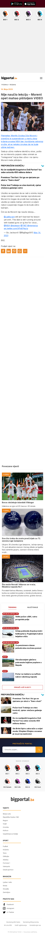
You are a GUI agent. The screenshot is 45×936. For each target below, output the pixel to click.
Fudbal (5, 846)
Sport (6, 840)
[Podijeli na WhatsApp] (20, 251)
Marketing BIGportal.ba (31, 922)
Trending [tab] (12, 607)
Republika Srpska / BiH (11, 817)
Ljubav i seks (7, 882)
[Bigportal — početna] (9, 78)
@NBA (7, 225)
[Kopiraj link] (25, 251)
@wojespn (15, 225)
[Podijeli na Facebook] (3, 251)
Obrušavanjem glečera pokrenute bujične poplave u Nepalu (28, 662)
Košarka (13, 85)
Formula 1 (6, 863)
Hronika (6, 827)
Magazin (7, 876)
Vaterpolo (6, 866)
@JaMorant (9, 217)
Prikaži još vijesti (22, 687)
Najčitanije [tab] (32, 607)
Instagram (10, 908)
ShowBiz (6, 889)
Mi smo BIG (8, 925)
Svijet (5, 824)
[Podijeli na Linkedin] (8, 251)
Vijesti (6, 808)
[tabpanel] (22, 650)
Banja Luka (7, 814)
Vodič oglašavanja (21, 925)
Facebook (10, 904)
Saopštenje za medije (10, 834)
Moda (5, 885)
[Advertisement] (22, 48)
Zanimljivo (6, 892)
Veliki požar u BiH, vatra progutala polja (26, 618)
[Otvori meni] (41, 78)
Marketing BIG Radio (13, 922)
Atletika (5, 860)
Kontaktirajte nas (35, 925)
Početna (5, 85)
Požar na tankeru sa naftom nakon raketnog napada (28, 675)
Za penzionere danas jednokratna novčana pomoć (28, 646)
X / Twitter (10, 912)
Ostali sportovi (8, 870)
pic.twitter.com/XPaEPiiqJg (16, 228)
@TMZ (24, 225)
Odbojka (6, 856)
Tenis (4, 853)
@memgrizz (32, 225)
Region (5, 820)
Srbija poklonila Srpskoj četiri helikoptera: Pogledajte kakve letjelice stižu (29, 634)
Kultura (5, 830)
